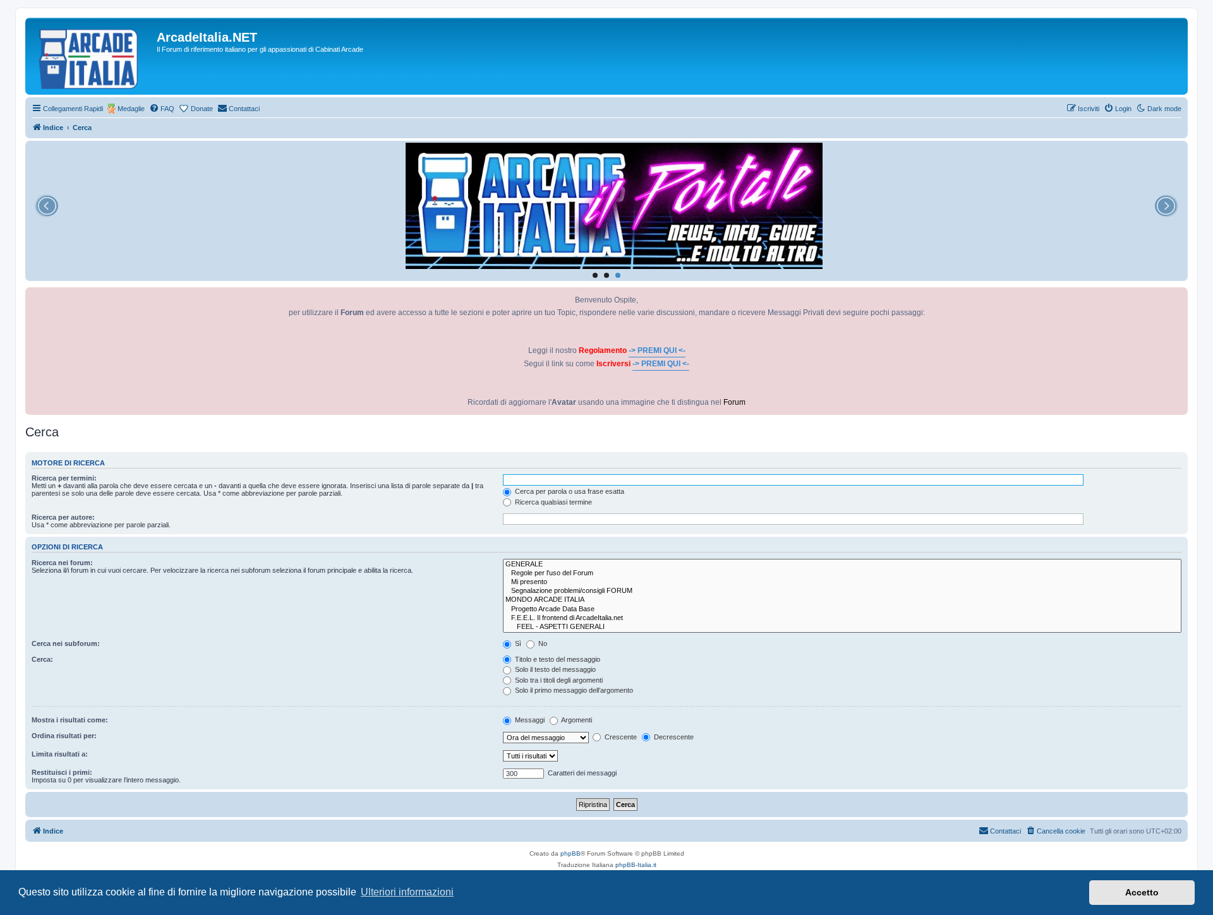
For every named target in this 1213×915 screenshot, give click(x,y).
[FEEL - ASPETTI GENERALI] (842, 627)
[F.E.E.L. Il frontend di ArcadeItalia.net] (842, 618)
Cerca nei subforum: (66, 643)
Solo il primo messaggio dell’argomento (573, 690)
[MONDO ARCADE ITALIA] (842, 599)
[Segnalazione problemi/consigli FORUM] (842, 591)
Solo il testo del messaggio (554, 669)
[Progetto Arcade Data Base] (842, 609)
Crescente (620, 737)
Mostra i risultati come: (70, 720)
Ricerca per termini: (64, 478)
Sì (517, 643)
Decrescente (673, 737)
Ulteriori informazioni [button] (407, 892)
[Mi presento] (842, 582)
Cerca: (42, 659)
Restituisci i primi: (62, 772)
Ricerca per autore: (63, 517)
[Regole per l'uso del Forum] (842, 573)
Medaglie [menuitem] (131, 108)
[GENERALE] (842, 564)
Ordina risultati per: (64, 735)
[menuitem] (161, 108)
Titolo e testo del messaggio (556, 659)
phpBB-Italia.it (635, 864)
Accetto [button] (1142, 892)
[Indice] (92, 56)
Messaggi (529, 720)
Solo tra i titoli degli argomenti (558, 680)
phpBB (570, 853)
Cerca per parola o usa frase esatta (568, 491)
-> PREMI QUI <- (657, 350)
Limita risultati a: (60, 754)
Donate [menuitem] (202, 108)
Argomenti (576, 720)
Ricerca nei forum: (62, 562)
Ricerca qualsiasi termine (552, 502)
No (541, 643)
